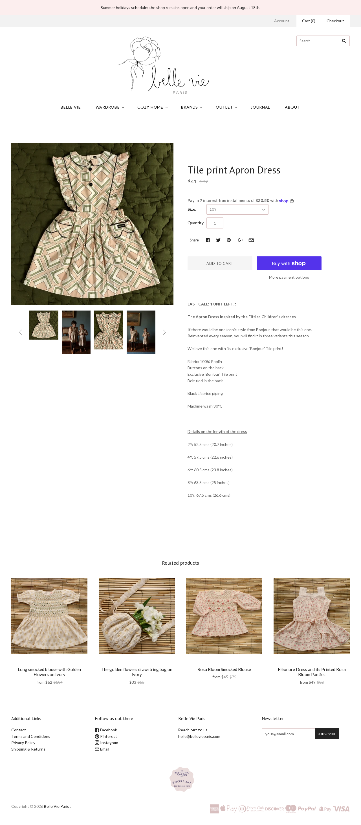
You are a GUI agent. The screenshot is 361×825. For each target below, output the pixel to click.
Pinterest (108, 736)
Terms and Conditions (30, 736)
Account (281, 20)
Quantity (196, 222)
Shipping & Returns (28, 749)
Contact (18, 729)
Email (104, 749)
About (292, 107)
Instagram (108, 742)
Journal (260, 107)
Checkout (335, 20)
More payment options (289, 277)
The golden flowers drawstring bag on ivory (136, 672)
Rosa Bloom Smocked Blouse (224, 669)
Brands (189, 107)
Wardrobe (108, 107)
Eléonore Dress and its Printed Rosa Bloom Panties (312, 672)
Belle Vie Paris (56, 806)
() (308, 20)
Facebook (108, 729)
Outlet (224, 107)
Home (149, 129)
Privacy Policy (23, 742)
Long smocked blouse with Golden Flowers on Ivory (49, 672)
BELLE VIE (71, 107)
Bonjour (196, 158)
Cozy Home (150, 107)
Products (166, 129)
